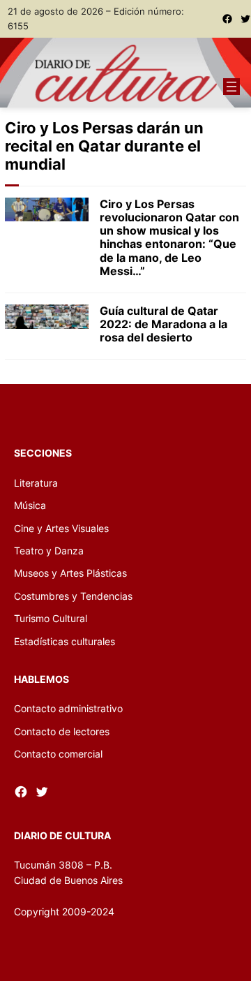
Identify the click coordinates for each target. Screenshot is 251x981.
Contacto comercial (58, 754)
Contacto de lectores (61, 731)
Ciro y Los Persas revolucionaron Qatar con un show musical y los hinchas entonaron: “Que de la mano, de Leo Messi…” (169, 238)
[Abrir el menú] (231, 86)
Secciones (43, 453)
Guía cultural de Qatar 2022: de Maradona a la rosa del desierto (163, 324)
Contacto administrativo (68, 708)
